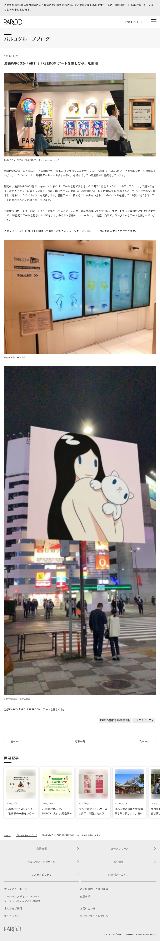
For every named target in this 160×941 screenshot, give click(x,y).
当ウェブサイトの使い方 (94, 915)
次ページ (144, 741)
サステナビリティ (143, 720)
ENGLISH (131, 22)
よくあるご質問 (13, 908)
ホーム (7, 835)
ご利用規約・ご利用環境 (94, 889)
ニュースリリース (118, 848)
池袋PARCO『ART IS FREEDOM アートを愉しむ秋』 (35, 709)
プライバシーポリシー (17, 889)
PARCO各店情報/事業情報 (115, 720)
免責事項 (85, 896)
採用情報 (118, 861)
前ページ (15, 741)
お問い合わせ (87, 908)
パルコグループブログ (26, 835)
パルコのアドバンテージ (42, 861)
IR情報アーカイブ (118, 874)
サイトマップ (11, 915)
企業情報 (41, 848)
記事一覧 (80, 741)
